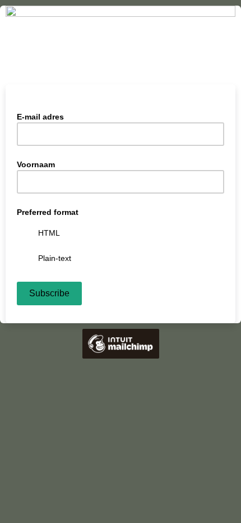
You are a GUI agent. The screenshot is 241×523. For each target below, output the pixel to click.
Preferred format (47, 212)
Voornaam (36, 164)
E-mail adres (44, 116)
